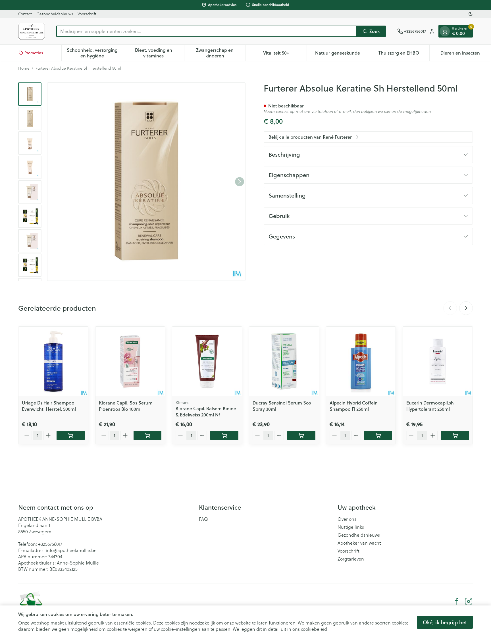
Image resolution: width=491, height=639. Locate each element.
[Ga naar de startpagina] (31, 31)
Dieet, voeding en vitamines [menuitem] (159, 53)
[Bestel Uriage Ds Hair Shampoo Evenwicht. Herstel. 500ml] (71, 435)
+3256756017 (50, 544)
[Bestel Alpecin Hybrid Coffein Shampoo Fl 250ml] (378, 435)
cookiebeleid (314, 629)
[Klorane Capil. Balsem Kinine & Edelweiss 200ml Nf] (207, 361)
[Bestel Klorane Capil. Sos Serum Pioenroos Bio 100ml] (148, 435)
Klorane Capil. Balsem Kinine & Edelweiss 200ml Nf (206, 411)
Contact (25, 14)
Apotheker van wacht (359, 543)
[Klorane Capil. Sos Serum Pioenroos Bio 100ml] (130, 361)
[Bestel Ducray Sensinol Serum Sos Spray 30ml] (301, 435)
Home (24, 68)
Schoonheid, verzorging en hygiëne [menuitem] (95, 53)
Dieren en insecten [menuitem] (465, 54)
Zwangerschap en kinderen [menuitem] (220, 53)
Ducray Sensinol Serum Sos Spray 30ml (282, 405)
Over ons (347, 519)
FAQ (203, 519)
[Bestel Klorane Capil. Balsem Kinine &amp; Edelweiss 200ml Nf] (224, 435)
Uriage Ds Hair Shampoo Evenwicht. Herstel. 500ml (49, 405)
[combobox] (206, 31)
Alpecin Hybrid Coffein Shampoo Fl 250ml (354, 405)
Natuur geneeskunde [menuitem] (341, 54)
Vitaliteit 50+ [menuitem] (285, 54)
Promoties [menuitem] (33, 53)
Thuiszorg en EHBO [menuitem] (403, 54)
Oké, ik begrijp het (445, 622)
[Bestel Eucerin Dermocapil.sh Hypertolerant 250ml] (455, 435)
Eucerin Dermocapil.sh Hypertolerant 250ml (430, 405)
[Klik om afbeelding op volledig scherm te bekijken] (146, 182)
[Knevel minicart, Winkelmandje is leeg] (445, 31)
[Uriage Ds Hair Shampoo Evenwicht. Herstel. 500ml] (53, 361)
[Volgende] (239, 181)
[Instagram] (468, 601)
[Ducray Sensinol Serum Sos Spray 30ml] (284, 361)
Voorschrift (87, 14)
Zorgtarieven (351, 559)
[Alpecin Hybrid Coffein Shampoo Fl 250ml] (361, 361)
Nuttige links (351, 527)
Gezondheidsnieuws (54, 14)
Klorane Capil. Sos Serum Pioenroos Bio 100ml (126, 405)
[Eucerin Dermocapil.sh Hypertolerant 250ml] (438, 361)
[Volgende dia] (466, 308)
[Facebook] (456, 601)
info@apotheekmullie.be (71, 550)
